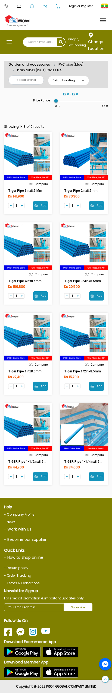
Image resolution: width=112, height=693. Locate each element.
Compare (41, 184)
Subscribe (78, 607)
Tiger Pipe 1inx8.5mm (25, 371)
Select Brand (26, 80)
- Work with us (17, 529)
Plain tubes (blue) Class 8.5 (39, 70)
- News (9, 522)
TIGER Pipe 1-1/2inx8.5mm (28, 462)
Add (43, 205)
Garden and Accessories (29, 64)
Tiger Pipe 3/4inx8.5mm (82, 281)
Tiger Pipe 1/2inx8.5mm (82, 371)
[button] (105, 679)
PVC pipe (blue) (70, 64)
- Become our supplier (25, 539)
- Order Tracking (17, 575)
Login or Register (81, 6)
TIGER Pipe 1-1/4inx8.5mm (84, 462)
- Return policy (16, 568)
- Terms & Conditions (22, 583)
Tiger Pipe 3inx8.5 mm (25, 191)
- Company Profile (19, 514)
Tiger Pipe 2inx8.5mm (81, 191)
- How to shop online (23, 557)
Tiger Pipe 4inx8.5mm (25, 281)
